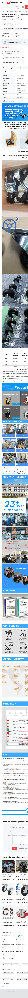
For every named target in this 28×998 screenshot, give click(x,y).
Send (15, 848)
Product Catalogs (23, 936)
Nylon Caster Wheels (22, 979)
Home (3, 11)
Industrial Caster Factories (9, 976)
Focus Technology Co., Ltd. (19, 991)
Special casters (19, 939)
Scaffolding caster (20, 944)
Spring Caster (5, 939)
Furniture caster (19, 942)
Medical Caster (6, 961)
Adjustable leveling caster (8, 944)
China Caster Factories (8, 972)
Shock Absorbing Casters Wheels (11, 964)
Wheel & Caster (18, 11)
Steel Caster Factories (22, 972)
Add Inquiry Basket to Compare (10, 62)
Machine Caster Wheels (8, 979)
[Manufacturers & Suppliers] (14, 2)
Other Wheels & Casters (18, 961)
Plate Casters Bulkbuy (8, 983)
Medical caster (5, 942)
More (3, 986)
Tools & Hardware (9, 11)
